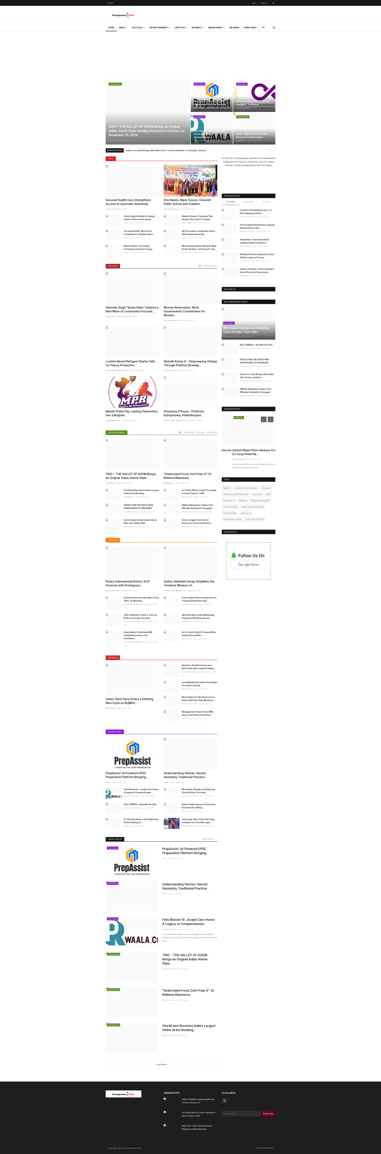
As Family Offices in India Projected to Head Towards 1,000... (199, 492)
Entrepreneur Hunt (201, 140)
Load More (161, 1064)
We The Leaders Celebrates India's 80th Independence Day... (198, 232)
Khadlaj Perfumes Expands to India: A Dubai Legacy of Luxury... (257, 256)
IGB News (234, 27)
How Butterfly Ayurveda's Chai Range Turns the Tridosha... (199, 684)
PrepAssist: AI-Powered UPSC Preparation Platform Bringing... (127, 775)
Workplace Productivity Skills (236, 494)
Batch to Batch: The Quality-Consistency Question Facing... (139, 247)
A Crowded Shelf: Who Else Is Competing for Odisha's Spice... (139, 232)
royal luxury (245, 513)
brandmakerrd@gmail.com (135, 604)
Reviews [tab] (200, 432)
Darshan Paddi (229, 513)
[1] (273, 3)
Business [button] (197, 27)
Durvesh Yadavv (246, 246)
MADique (243, 500)
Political (113, 266)
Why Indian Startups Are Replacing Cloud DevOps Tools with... (198, 791)
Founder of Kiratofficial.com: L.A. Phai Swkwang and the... (256, 211)
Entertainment (116, 432)
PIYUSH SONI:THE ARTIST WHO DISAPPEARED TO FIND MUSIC (138, 506)
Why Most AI (229, 500)
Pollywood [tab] (189, 432)
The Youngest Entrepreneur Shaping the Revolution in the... (257, 226)
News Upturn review (232, 519)
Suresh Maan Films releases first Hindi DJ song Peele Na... (248, 452)
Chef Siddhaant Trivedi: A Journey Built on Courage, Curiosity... (140, 616)
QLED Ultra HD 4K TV (254, 519)
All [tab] (200, 265)
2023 (268, 494)
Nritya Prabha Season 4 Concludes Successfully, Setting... (199, 806)
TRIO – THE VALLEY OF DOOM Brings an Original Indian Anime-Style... (185, 959)
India (111, 158)
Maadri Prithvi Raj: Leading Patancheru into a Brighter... (132, 413)
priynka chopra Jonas (260, 500)
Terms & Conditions (264, 1147)
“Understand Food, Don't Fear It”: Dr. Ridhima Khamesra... (188, 993)
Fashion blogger (230, 506)
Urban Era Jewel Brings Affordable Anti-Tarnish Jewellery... (257, 376)
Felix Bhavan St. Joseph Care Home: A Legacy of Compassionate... (141, 791)
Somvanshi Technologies (246, 488)
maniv (196, 108)
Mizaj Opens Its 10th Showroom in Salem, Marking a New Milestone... (198, 698)
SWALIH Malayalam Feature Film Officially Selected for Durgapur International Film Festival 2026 (176, 150)
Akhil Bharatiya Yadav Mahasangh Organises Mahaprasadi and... (198, 616)
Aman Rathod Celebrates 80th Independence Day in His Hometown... (138, 635)
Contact (110, 2)
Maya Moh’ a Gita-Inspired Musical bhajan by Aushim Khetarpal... (197, 1127)
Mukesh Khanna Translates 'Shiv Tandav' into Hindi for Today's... (197, 218)
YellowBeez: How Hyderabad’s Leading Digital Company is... (254, 241)
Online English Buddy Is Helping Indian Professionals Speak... (139, 218)
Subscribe (268, 1113)
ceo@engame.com (113, 420)
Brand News (115, 731)
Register (264, 3)
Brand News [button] (215, 27)
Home (111, 27)
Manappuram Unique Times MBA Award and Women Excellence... (197, 713)
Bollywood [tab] (212, 432)
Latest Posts (115, 839)
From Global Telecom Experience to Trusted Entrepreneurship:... (199, 599)
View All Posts (208, 839)
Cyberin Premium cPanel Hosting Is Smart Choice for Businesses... (257, 270)
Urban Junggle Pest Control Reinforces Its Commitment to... (197, 521)
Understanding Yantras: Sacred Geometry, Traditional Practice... (185, 886)
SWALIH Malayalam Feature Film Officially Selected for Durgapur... (198, 506)
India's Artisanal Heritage (253, 506)
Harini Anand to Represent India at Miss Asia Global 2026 (140, 521)
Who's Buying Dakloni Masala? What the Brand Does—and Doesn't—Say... (199, 247)
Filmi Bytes (266, 165)
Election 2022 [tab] (210, 265)
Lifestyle (113, 540)
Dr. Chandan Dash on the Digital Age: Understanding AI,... (141, 821)
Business (113, 657)
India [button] (122, 27)
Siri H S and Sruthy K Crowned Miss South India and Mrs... (199, 634)
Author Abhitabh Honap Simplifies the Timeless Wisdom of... (198, 1101)
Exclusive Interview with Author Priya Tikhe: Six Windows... (141, 599)
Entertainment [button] (158, 27)
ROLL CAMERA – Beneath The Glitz (140, 804)
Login (254, 3)
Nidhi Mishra (114, 140)
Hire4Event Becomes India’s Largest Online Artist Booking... (141, 492)
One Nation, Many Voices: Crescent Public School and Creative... (187, 202)
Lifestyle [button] (180, 27)
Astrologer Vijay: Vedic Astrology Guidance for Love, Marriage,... (198, 821)
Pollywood (266, 488)
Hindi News (250, 27)
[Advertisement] (190, 53)
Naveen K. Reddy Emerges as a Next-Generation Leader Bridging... (199, 667)
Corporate (257, 494)
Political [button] (137, 27)
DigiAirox (227, 488)
